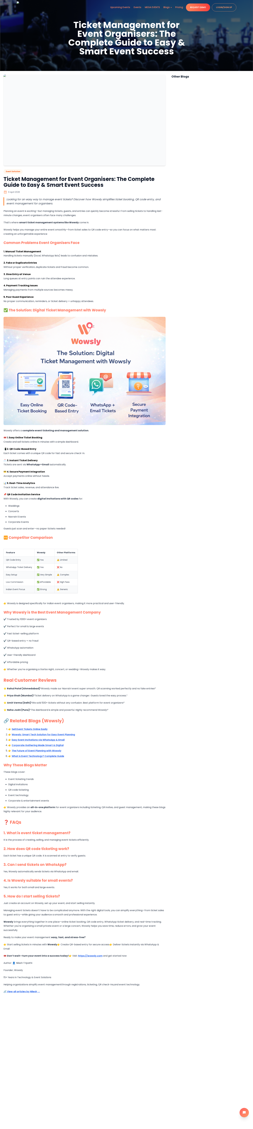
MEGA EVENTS (152, 7)
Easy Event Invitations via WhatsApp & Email (38, 740)
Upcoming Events (120, 7)
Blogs (166, 7)
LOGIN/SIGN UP (224, 7)
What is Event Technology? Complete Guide (38, 756)
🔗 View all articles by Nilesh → (22, 991)
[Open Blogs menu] (171, 7)
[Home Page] (23, 7)
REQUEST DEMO (198, 7)
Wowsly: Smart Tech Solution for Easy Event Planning (43, 734)
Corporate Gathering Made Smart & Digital (38, 745)
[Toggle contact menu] (244, 1112)
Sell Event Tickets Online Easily (30, 729)
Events (137, 7)
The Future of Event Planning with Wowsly (36, 750)
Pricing (179, 7)
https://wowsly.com (90, 955)
